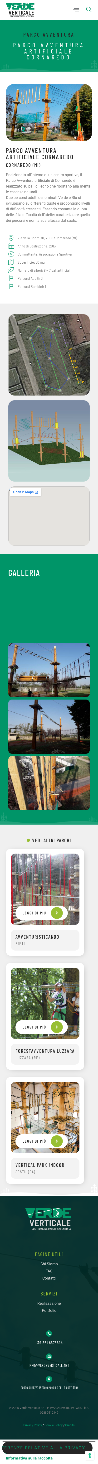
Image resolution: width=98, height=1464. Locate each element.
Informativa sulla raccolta (29, 1458)
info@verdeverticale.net (49, 1365)
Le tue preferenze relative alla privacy (43, 1447)
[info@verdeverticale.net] (49, 1356)
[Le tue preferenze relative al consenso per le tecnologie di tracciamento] (89, 1455)
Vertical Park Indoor (39, 1165)
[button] (76, 10)
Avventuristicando (37, 937)
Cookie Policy (53, 1425)
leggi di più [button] (34, 912)
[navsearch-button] (87, 10)
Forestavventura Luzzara (45, 1051)
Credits (70, 1425)
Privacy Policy (32, 1425)
